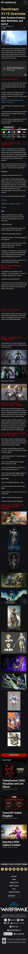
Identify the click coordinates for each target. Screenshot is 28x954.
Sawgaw (4, 207)
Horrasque (4, 200)
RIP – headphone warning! (13, 203)
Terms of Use (14, 882)
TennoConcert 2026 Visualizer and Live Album (13, 783)
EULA (14, 889)
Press (14, 879)
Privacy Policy (14, 886)
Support (14, 876)
